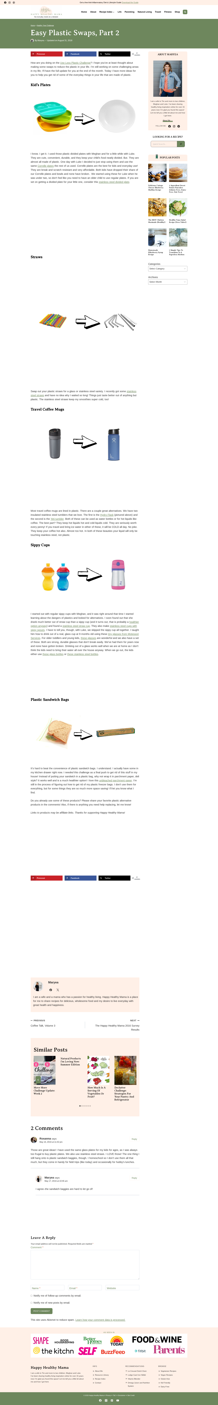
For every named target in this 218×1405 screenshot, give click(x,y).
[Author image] (32, 40)
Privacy (108, 1395)
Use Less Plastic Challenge (75, 62)
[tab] (80, 1106)
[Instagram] (9, 2)
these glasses (88, 638)
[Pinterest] (14, 2)
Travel (158, 12)
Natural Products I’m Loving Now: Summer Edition (71, 1061)
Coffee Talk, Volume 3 (43, 1023)
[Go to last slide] (38, 1080)
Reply (134, 1139)
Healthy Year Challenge (45, 25)
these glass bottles (53, 654)
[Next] (131, 1080)
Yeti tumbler (57, 518)
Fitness (168, 12)
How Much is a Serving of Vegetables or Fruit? (97, 1092)
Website (111, 1288)
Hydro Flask (107, 514)
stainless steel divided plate (114, 182)
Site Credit (130, 1395)
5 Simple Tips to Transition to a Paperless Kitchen (176, 252)
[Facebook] (5, 2)
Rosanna (45, 1138)
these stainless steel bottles (82, 654)
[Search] (181, 144)
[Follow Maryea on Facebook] (50, 989)
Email (73, 1288)
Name (36, 1288)
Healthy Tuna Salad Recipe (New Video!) (177, 221)
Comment (37, 1247)
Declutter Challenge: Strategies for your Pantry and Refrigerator (124, 1093)
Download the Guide (130, 2)
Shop (177, 12)
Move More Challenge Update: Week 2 (44, 1090)
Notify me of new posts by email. (52, 1302)
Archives (153, 277)
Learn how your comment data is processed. (100, 1319)
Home (84, 12)
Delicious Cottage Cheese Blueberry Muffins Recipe (155, 187)
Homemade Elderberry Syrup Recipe (155, 252)
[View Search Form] (185, 12)
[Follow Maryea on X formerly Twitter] (57, 989)
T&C (114, 1395)
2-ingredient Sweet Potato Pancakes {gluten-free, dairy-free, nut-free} (178, 188)
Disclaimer (121, 1395)
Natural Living (145, 12)
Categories (154, 264)
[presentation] (45, 1070)
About (93, 12)
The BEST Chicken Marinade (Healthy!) (156, 221)
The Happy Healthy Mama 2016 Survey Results (117, 1025)
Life (119, 12)
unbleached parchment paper (115, 780)
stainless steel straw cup (76, 626)
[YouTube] (117, 1400)
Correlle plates (46, 165)
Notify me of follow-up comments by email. (57, 1295)
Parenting (129, 12)
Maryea (41, 40)
